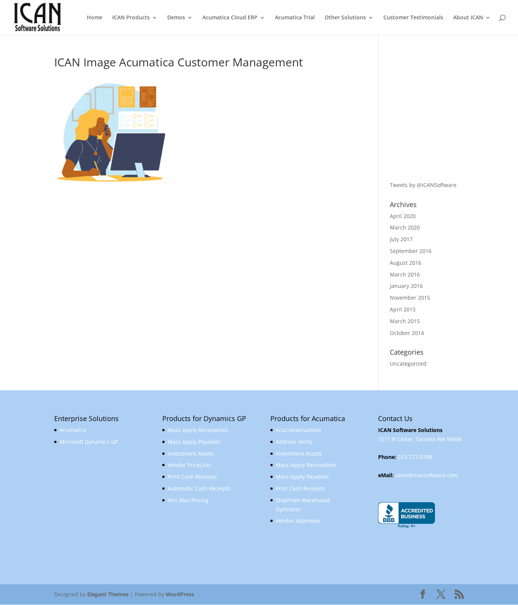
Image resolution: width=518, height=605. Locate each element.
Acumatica (73, 430)
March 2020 (405, 227)
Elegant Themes (108, 594)
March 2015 (405, 321)
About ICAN (468, 18)
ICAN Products (131, 18)
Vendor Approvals (298, 520)
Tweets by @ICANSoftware (423, 185)
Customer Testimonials (413, 18)
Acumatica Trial (295, 18)
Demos (176, 18)
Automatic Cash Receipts (199, 488)
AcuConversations (298, 430)
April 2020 (403, 216)
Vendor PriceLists (189, 464)
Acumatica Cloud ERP (229, 18)
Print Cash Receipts (192, 476)
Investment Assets (191, 453)
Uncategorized (408, 363)
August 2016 (405, 262)
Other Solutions (345, 18)
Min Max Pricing (188, 500)
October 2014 (407, 332)
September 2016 (411, 251)
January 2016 (406, 285)
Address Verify (294, 441)
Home (94, 18)
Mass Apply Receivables (198, 430)
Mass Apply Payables (194, 441)
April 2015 (403, 309)
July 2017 (401, 239)
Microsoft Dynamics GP (89, 441)
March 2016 (405, 274)
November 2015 (410, 297)
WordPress (180, 594)
